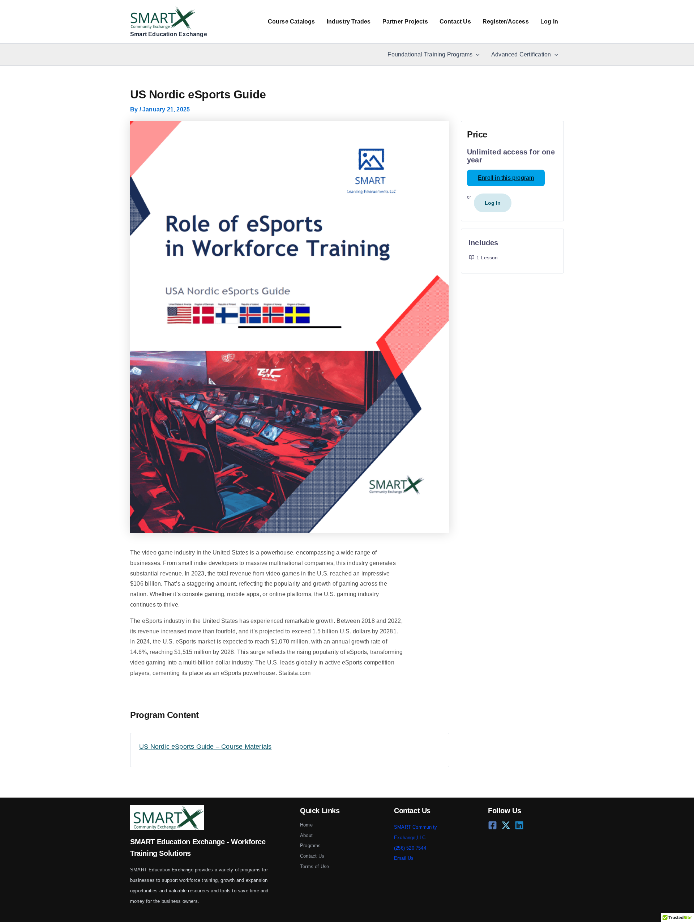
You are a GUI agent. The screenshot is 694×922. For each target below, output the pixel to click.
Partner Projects (405, 21)
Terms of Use (314, 866)
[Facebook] (492, 825)
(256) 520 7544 (410, 848)
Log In (549, 21)
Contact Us (455, 21)
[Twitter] (505, 825)
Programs (310, 845)
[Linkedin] (519, 825)
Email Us (404, 858)
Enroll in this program (506, 178)
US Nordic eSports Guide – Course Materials (205, 746)
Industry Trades (349, 21)
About (306, 835)
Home (306, 825)
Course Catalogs (291, 21)
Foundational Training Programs (429, 54)
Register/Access (506, 21)
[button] (476, 54)
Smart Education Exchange (168, 34)
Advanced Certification (521, 54)
